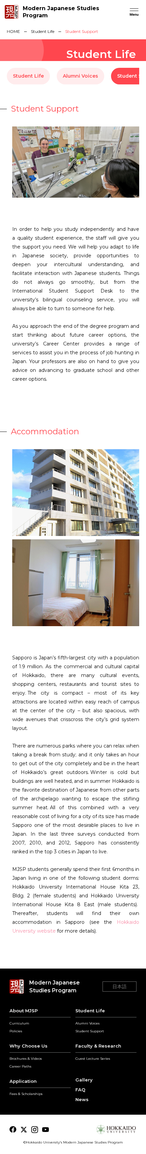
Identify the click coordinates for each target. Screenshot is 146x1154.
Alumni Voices (80, 76)
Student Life (42, 31)
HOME (13, 31)
